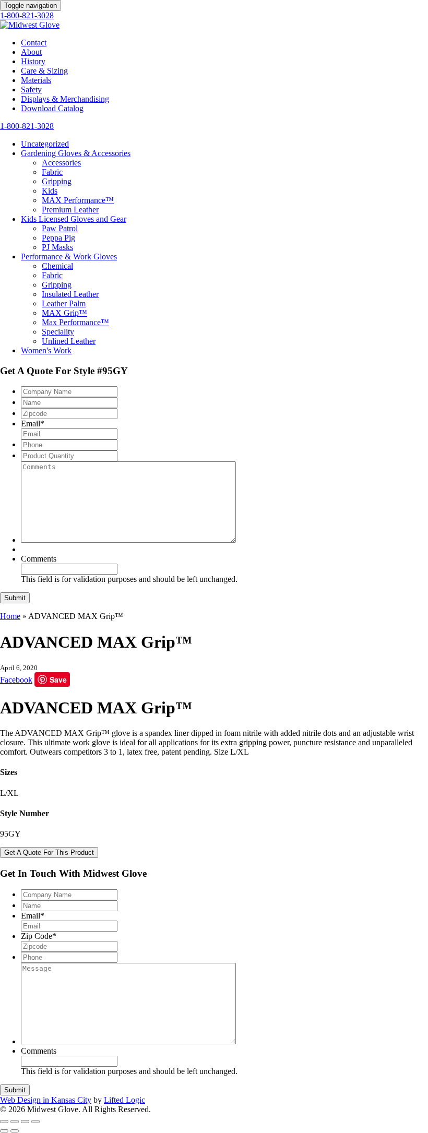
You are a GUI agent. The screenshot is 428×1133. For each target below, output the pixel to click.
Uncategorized (45, 143)
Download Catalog (52, 108)
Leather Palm (64, 303)
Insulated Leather (70, 294)
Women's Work (46, 350)
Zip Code (38, 936)
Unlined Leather (69, 341)
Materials (36, 80)
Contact (33, 42)
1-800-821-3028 (27, 15)
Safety (31, 89)
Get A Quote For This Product (49, 852)
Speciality (58, 331)
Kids (49, 190)
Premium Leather (70, 209)
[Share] (14, 1121)
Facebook (16, 679)
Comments (38, 558)
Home (10, 616)
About (31, 51)
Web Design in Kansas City (45, 1099)
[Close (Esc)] (4, 1121)
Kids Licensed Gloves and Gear (73, 218)
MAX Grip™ (64, 312)
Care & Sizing (44, 70)
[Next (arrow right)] (14, 1130)
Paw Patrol (60, 228)
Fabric (52, 172)
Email (32, 423)
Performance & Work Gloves (69, 256)
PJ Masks (57, 247)
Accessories (61, 162)
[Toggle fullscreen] (25, 1121)
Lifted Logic (124, 1099)
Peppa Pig (58, 237)
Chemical (57, 265)
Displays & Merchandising (65, 98)
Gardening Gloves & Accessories (75, 153)
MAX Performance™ (78, 200)
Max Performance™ (75, 322)
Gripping (57, 181)
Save (58, 679)
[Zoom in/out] (35, 1121)
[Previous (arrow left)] (4, 1130)
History (33, 61)
